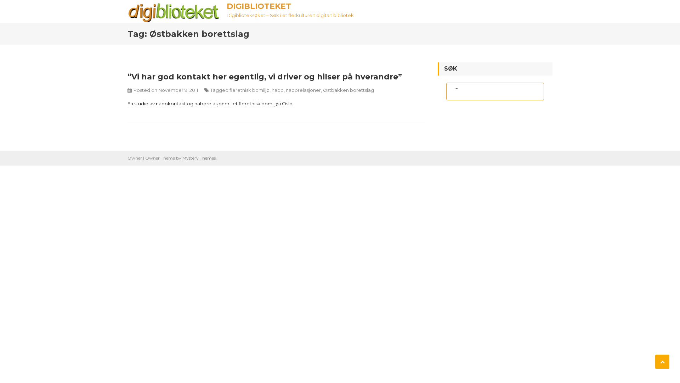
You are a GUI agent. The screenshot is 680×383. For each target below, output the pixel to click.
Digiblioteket (259, 6)
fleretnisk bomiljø (250, 90)
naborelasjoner (303, 90)
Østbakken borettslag (348, 90)
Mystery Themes (199, 158)
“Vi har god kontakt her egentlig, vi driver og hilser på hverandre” (265, 77)
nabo (278, 90)
